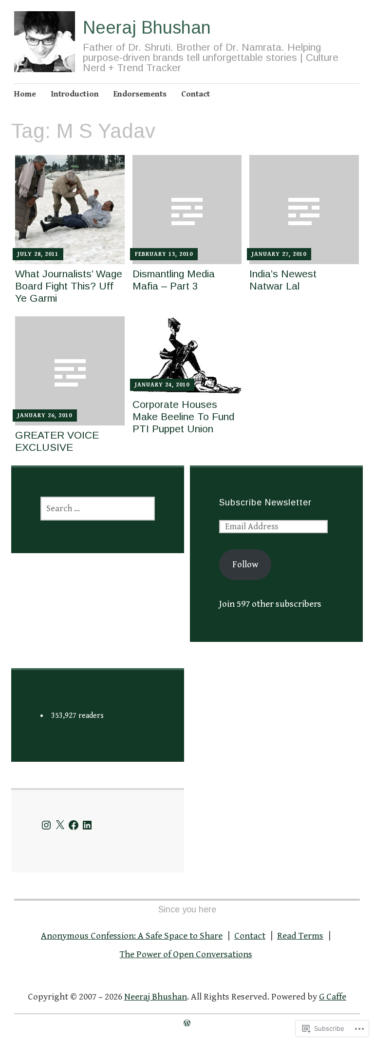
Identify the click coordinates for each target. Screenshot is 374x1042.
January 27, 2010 (279, 254)
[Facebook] (73, 825)
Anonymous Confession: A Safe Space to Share (132, 935)
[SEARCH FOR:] (97, 509)
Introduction (75, 94)
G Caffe (332, 996)
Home (25, 94)
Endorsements (140, 94)
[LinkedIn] (87, 825)
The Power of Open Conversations (186, 954)
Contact (195, 94)
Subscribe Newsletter (265, 502)
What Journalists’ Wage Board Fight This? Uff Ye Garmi (68, 286)
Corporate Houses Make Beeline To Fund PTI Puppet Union (183, 416)
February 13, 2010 (164, 254)
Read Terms (300, 935)
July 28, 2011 (38, 254)
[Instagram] (46, 825)
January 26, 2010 (45, 415)
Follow (245, 564)
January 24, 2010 (162, 385)
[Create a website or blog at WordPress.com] (187, 1023)
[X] (60, 825)
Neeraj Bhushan (147, 28)
